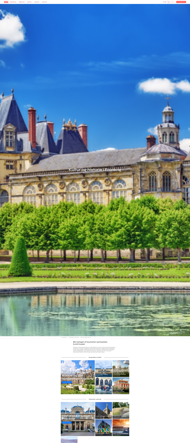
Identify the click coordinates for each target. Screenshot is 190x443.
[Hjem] (6, 2)
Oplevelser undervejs (74, 337)
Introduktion (64, 337)
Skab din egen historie (86, 337)
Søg (165, 1)
